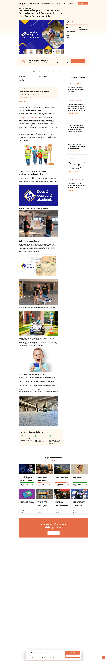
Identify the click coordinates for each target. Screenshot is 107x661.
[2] (31, 51)
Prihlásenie (70, 3)
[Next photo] (63, 35)
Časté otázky (48, 72)
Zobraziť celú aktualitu (25, 97)
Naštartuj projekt (57, 72)
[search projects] (75, 3)
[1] (23, 51)
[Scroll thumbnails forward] (63, 52)
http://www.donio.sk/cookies (35, 658)
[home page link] (22, 3)
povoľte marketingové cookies (29, 117)
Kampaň (21, 72)
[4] (48, 51)
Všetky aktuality (22, 101)
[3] (39, 51)
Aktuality (28, 72)
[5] (56, 51)
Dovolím (73, 652)
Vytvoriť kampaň (83, 3)
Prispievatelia (37, 72)
